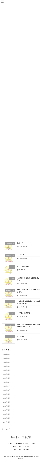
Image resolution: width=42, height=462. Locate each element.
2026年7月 (6, 354)
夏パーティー (21, 243)
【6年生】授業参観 (23, 313)
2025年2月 (6, 418)
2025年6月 (6, 402)
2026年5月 (6, 362)
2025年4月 (6, 410)
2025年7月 (6, 398)
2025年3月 (6, 414)
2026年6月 (6, 358)
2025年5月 (6, 406)
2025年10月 (6, 390)
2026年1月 (6, 378)
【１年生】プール (24, 255)
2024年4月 (6, 422)
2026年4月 (6, 366)
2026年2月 (6, 374)
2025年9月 (6, 394)
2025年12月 (6, 382)
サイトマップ (6, 429)
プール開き (21, 336)
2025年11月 (6, 386)
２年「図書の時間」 (24, 266)
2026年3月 (6, 370)
